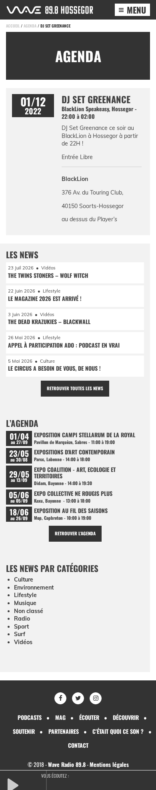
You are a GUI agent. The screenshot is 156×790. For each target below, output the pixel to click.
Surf (19, 634)
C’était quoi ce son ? (118, 731)
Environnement (34, 587)
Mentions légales (109, 764)
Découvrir (126, 717)
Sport (21, 626)
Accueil (13, 26)
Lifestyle (25, 595)
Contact (78, 745)
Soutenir (24, 731)
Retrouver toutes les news (75, 388)
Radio (22, 618)
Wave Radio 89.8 (67, 764)
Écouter (89, 717)
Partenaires (63, 731)
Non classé (28, 611)
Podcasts (30, 717)
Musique (25, 603)
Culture (23, 579)
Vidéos (23, 642)
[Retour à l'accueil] (50, 10)
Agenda (30, 26)
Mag (60, 717)
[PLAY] (26, 784)
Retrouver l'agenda (75, 533)
